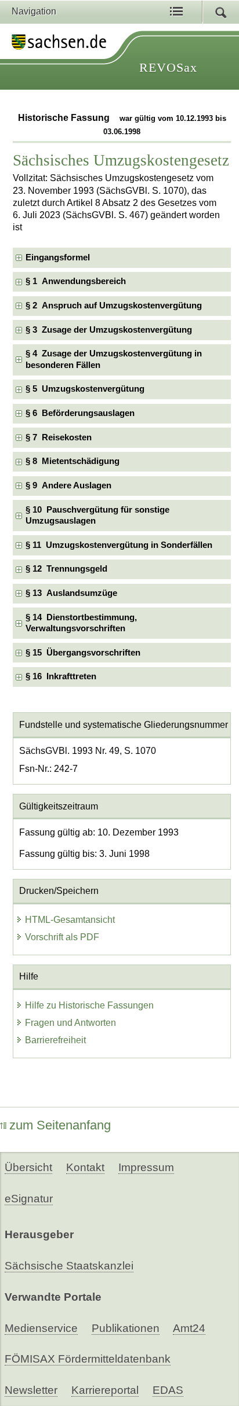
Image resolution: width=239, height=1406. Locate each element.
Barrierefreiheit (55, 1040)
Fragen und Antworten (70, 1023)
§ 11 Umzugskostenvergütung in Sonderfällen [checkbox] (119, 545)
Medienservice (41, 1328)
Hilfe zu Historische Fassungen (89, 1005)
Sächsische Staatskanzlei (69, 1266)
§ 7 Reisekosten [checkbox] (59, 437)
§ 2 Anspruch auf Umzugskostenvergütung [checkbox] (114, 305)
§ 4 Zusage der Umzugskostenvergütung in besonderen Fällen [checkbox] (114, 359)
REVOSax (168, 67)
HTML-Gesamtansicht (70, 920)
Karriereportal (105, 1390)
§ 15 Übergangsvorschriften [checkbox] (83, 652)
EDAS (168, 1390)
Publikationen (126, 1328)
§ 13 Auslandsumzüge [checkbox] (71, 593)
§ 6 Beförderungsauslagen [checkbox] (80, 413)
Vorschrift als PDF (62, 937)
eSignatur (29, 1198)
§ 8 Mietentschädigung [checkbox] (72, 461)
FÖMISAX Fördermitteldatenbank (88, 1359)
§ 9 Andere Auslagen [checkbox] (68, 485)
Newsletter (31, 1390)
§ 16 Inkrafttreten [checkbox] (61, 676)
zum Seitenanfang (60, 1125)
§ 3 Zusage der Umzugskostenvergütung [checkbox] (109, 329)
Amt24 (189, 1328)
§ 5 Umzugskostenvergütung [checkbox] (85, 388)
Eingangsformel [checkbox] (58, 257)
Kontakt (85, 1167)
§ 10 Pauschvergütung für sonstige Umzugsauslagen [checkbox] (97, 515)
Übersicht (28, 1167)
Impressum (146, 1167)
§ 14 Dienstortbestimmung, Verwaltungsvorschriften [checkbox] (81, 623)
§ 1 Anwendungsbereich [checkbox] (76, 281)
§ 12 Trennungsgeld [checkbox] (66, 568)
